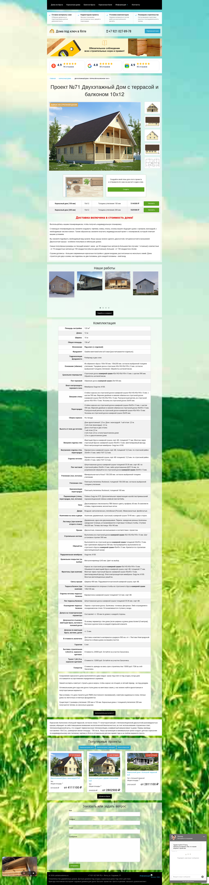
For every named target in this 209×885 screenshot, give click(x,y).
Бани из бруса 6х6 (123, 747)
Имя (70, 810)
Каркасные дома (73, 5)
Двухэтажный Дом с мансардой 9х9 (65, 778)
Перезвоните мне (153, 31)
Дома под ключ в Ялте (70, 31)
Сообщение (73, 837)
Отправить (74, 866)
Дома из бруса (57, 5)
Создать (126, 189)
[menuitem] (57, 5)
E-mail (71, 828)
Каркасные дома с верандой (106, 747)
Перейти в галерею (104, 313)
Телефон (72, 819)
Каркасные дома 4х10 (87, 747)
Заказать (151, 203)
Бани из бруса (89, 5)
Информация (120, 5)
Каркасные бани (105, 5)
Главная (53, 78)
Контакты (136, 5)
